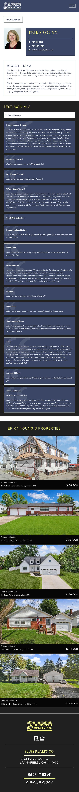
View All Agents (13, 20)
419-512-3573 (37, 42)
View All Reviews (14, 115)
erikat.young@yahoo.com (42, 49)
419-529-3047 (38, 45)
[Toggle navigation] (72, 6)
